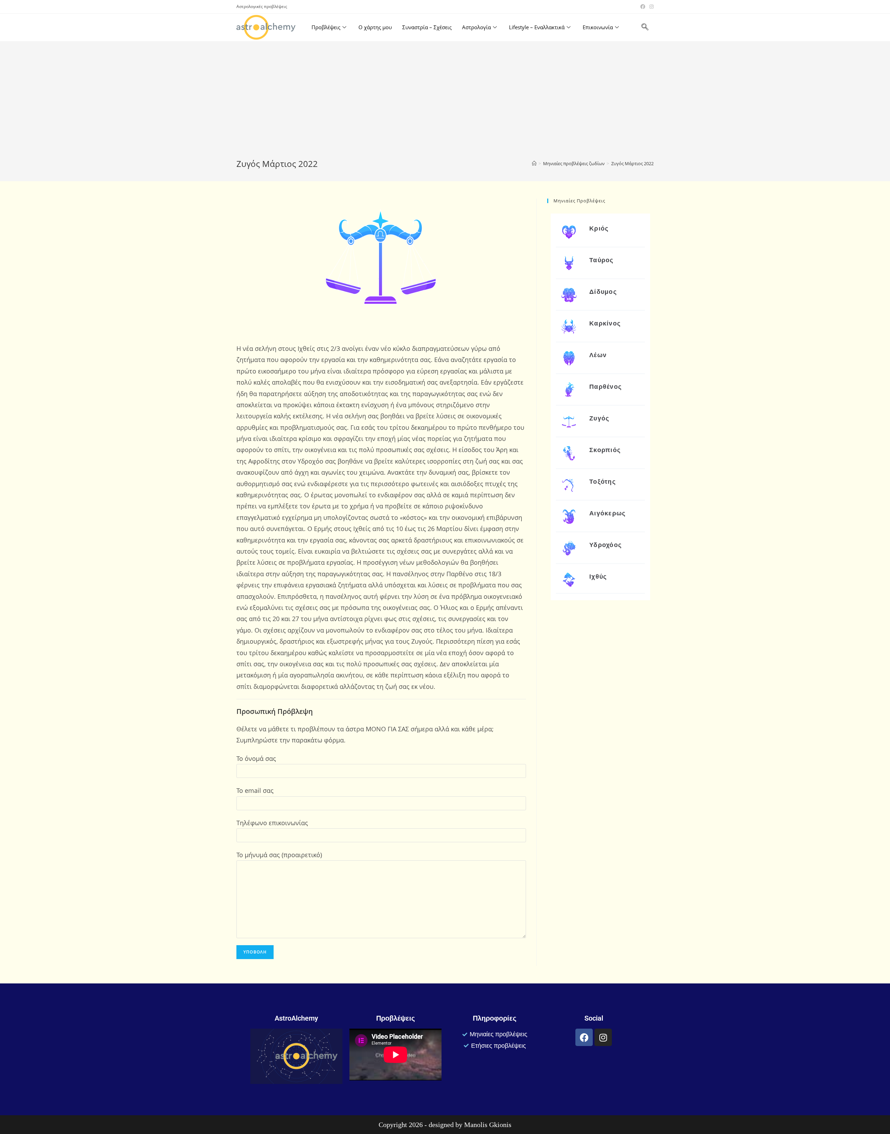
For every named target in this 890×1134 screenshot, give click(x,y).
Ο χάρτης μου (375, 27)
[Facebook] (584, 1037)
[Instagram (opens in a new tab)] (650, 6)
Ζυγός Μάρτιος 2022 (632, 163)
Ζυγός (599, 418)
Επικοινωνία (598, 27)
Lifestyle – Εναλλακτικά (537, 27)
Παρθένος (605, 386)
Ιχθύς (598, 576)
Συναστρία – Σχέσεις (427, 27)
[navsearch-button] (645, 27)
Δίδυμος (603, 291)
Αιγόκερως (607, 513)
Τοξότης (602, 481)
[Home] (534, 163)
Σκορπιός (605, 449)
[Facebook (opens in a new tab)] (642, 6)
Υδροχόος (605, 544)
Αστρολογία (476, 27)
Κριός (599, 228)
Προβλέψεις (326, 27)
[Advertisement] (445, 105)
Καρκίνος (605, 323)
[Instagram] (603, 1037)
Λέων (598, 355)
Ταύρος (601, 260)
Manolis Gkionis (487, 1124)
